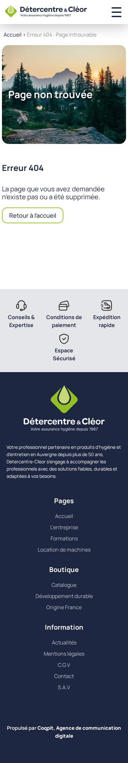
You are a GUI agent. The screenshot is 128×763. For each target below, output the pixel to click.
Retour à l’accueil (32, 215)
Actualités (64, 642)
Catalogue (64, 584)
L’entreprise (64, 527)
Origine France (64, 607)
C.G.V (64, 664)
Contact (64, 676)
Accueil (13, 34)
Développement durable (64, 596)
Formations (64, 538)
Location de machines (64, 549)
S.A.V (64, 687)
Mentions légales (64, 653)
